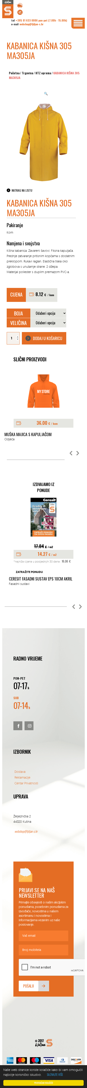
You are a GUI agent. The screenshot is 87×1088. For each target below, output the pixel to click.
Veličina (18, 322)
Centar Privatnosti (26, 783)
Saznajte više (55, 1074)
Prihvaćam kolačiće (43, 1082)
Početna (14, 73)
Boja (18, 313)
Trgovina (27, 73)
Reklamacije (22, 777)
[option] (43, 408)
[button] (71, 453)
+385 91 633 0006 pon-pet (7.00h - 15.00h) (41, 20)
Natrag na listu (22, 190)
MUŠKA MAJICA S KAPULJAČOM (28, 434)
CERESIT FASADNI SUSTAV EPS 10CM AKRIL (40, 578)
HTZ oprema (43, 73)
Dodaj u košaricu (47, 338)
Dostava (19, 771)
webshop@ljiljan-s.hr (32, 24)
